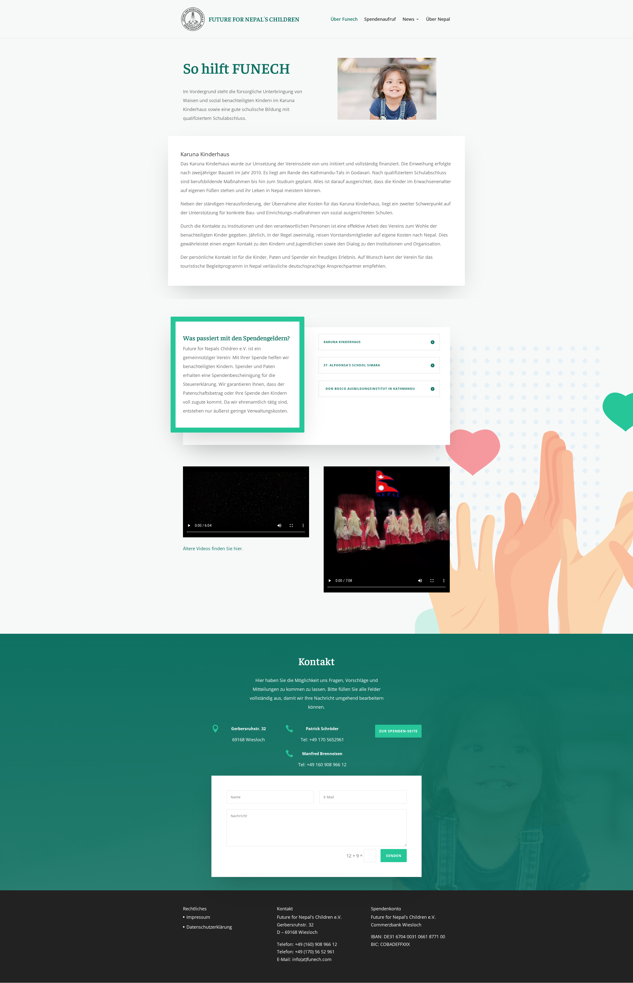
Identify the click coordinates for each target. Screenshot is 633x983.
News (408, 19)
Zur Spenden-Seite (398, 731)
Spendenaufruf (380, 19)
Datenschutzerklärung (209, 927)
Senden (393, 855)
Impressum (198, 917)
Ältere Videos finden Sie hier (212, 548)
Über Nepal (438, 19)
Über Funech (344, 19)
